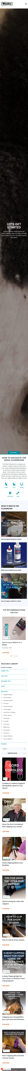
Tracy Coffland (7, 739)
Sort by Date (12, 753)
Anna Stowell (7, 697)
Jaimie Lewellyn (8, 706)
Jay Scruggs (7, 709)
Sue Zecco (6, 733)
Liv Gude (5, 721)
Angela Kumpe (7, 694)
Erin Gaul (6, 703)
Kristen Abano (7, 715)
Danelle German (8, 700)
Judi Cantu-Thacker (9, 712)
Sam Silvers (6, 730)
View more (5, 653)
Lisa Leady (6, 718)
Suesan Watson (8, 736)
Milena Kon (6, 727)
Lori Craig (6, 724)
